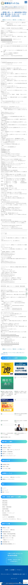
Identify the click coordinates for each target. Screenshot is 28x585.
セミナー (4, 488)
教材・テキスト (5, 492)
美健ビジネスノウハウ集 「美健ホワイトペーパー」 (8, 538)
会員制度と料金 (5, 464)
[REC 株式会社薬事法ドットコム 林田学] (21, 434)
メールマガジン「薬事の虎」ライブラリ (11, 477)
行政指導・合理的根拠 (7, 451)
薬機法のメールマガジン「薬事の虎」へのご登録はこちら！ (14, 19)
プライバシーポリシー (6, 574)
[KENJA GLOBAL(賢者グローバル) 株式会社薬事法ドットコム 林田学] (21, 430)
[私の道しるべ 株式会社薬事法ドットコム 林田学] (7, 434)
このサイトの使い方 (6, 445)
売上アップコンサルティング (8, 455)
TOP (2, 6)
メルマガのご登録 (6, 468)
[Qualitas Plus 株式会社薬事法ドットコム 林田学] (21, 415)
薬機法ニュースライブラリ (8, 479)
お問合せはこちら (4, 353)
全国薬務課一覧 (5, 541)
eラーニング (5, 490)
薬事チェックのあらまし (7, 453)
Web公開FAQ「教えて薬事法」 (9, 535)
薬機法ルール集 (5, 527)
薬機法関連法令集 (6, 531)
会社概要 (12, 569)
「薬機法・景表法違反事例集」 (9, 533)
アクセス (19, 569)
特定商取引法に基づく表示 (19, 574)
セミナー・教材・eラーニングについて (11, 449)
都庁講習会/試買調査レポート (9, 543)
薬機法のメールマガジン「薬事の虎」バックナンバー (13, 6)
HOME (6, 569)
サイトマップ (14, 578)
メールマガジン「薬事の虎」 (8, 529)
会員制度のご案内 (6, 447)
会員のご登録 (5, 466)
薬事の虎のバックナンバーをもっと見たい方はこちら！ (14, 352)
